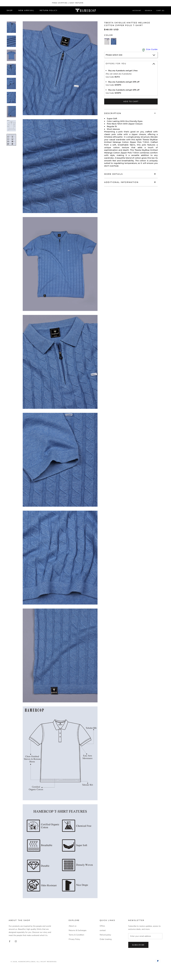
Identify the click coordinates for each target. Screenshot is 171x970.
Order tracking (106, 939)
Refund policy (105, 935)
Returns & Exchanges (77, 930)
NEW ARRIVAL (26, 11)
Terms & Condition (76, 935)
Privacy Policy (74, 939)
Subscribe (138, 945)
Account (137, 11)
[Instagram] (16, 941)
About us (72, 926)
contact (103, 930)
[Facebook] (10, 941)
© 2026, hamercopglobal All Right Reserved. (34, 961)
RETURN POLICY (48, 11)
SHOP (10, 11)
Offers (102, 926)
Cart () (160, 11)
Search (148, 11)
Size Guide (152, 49)
